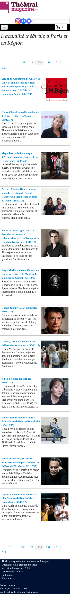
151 (48, 62)
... (16, 62)
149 (31, 62)
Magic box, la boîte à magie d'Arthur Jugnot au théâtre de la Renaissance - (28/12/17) (20, 157)
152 (56, 62)
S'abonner (7, 578)
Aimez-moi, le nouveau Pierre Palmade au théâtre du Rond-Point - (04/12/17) (21, 421)
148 (23, 62)
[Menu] (4, 27)
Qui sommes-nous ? (12, 571)
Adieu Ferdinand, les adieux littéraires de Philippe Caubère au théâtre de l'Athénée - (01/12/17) (20, 462)
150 (40, 62)
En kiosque (8, 575)
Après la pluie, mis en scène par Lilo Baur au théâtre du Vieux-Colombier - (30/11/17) (19, 498)
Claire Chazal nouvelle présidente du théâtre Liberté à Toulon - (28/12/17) (20, 116)
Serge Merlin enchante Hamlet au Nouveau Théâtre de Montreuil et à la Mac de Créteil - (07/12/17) (20, 274)
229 (4, 67)
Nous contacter (8, 585)
